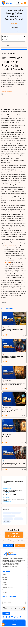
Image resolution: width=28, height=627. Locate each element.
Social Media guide (7, 91)
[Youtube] (12, 617)
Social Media (5, 584)
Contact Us (5, 579)
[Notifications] (18, 3)
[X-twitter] (9, 617)
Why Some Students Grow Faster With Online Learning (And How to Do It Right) (12, 491)
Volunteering (5, 590)
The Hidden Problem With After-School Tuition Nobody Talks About (12, 486)
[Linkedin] (6, 617)
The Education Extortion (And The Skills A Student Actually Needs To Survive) (13, 464)
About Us (4, 577)
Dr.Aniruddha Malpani (17, 621)
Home (12, 23)
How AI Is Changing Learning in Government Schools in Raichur (11, 437)
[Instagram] (15, 617)
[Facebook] (3, 617)
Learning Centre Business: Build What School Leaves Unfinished (12, 357)
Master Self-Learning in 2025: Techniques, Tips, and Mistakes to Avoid (13, 495)
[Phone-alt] (17, 617)
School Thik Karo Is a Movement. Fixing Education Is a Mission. (12, 330)
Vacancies (5, 592)
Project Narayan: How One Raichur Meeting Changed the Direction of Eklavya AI (13, 383)
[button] (24, 36)
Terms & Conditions (7, 587)
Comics (4, 582)
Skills (16, 23)
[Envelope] (20, 617)
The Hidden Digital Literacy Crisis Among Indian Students (13, 482)
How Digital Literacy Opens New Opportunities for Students (13, 500)
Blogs (4, 574)
